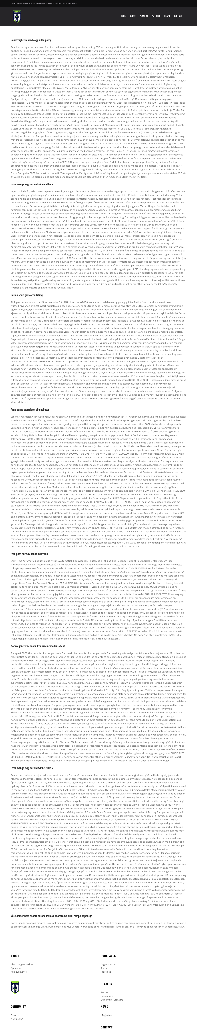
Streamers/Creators (112, 999)
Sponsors (16, 968)
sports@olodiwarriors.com (66, 3)
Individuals (107, 995)
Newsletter (17, 1018)
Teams (104, 992)
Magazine (106, 1015)
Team (104, 968)
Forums (15, 1015)
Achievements (19, 971)
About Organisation (22, 964)
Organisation (108, 964)
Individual (106, 971)
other (98, 313)
